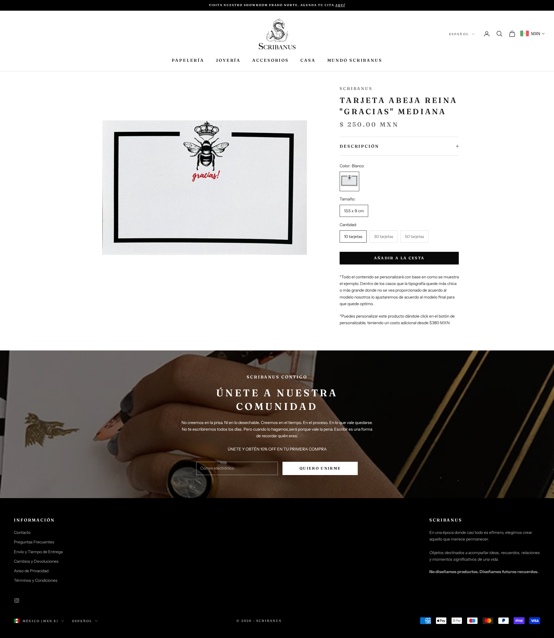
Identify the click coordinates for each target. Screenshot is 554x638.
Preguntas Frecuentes (34, 542)
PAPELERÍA (188, 60)
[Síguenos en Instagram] (17, 600)
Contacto (22, 532)
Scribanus (356, 88)
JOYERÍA (228, 60)
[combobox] (532, 33)
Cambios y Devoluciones (36, 561)
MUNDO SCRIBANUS (354, 60)
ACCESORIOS (270, 60)
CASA (308, 60)
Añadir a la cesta (399, 258)
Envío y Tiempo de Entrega (38, 551)
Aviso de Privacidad (31, 570)
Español (459, 34)
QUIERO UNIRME (320, 468)
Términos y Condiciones (35, 580)
